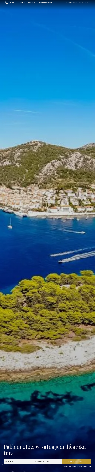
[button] (6, 2)
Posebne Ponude (45, 2)
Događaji (31, 2)
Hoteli (12, 2)
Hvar (21, 2)
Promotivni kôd (85, 466)
